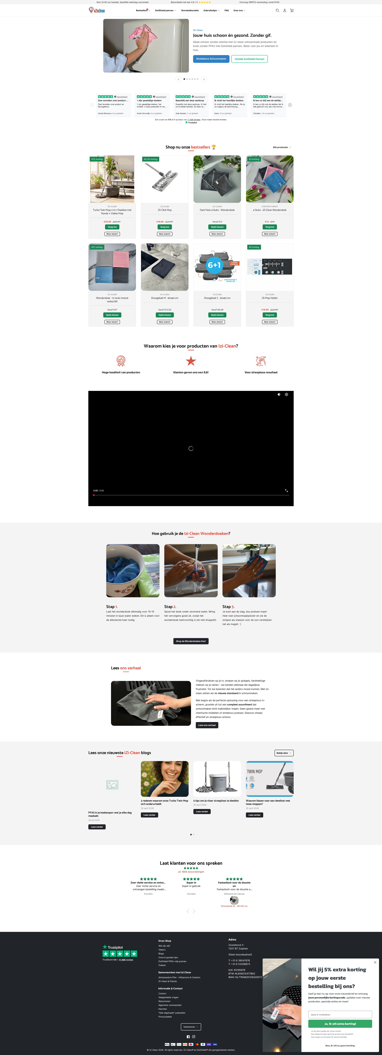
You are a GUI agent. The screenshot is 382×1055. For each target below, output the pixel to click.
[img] (191, 868)
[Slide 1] (184, 79)
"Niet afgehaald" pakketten (171, 1013)
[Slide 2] (187, 79)
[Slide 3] (189, 79)
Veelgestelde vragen (168, 997)
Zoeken (162, 965)
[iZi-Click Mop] (164, 179)
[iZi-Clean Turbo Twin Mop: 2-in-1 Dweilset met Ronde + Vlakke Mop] (112, 179)
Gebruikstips (210, 10)
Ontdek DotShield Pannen (211, 57)
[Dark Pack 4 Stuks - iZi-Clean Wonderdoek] (217, 179)
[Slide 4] (192, 79)
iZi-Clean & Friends (167, 981)
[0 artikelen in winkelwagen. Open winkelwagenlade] (291, 10)
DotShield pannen (164, 10)
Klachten (162, 1009)
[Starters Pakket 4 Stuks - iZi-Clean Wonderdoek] (270, 179)
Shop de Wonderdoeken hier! (191, 641)
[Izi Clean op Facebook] (188, 1036)
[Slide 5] (195, 79)
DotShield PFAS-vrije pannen (172, 961)
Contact (162, 993)
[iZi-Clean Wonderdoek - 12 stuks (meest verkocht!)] (112, 267)
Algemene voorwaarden (170, 1005)
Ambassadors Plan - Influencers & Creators (179, 977)
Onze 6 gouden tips (168, 957)
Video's (161, 949)
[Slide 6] (197, 79)
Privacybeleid (165, 1016)
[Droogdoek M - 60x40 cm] (164, 267)
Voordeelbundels (190, 10)
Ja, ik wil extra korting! (340, 1023)
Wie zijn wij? (164, 946)
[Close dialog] (375, 962)
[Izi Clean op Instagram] (193, 1036)
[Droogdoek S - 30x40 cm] (217, 267)
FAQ (227, 10)
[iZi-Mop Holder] (270, 267)
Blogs (161, 953)
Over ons (238, 10)
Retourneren (164, 1001)
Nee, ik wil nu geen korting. (340, 1045)
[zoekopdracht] (277, 10)
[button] (189, 911)
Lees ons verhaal (207, 725)
